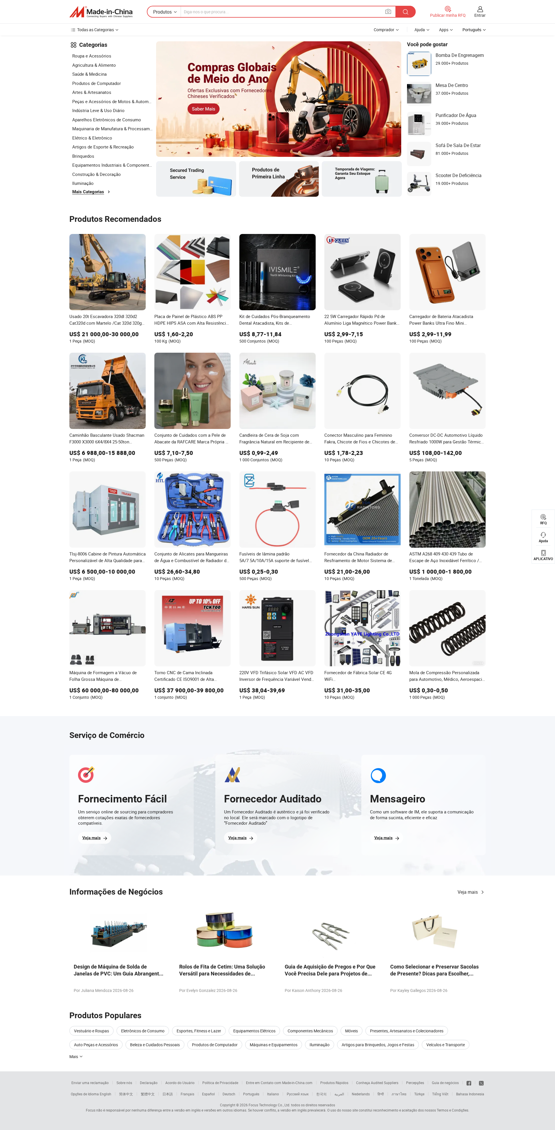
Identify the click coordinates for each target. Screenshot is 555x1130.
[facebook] (469, 1082)
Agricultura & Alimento (94, 65)
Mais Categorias (88, 191)
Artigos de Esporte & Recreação (103, 147)
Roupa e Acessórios (91, 56)
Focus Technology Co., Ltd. (269, 1105)
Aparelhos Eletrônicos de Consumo (106, 119)
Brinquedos (83, 156)
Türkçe (419, 1094)
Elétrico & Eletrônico (92, 138)
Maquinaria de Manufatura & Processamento (112, 128)
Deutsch (229, 1094)
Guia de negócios (445, 1082)
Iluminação (83, 183)
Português (251, 1094)
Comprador (384, 29)
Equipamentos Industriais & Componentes (112, 165)
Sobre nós (124, 1082)
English (105, 1094)
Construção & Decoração (96, 174)
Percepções (415, 1082)
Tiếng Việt (440, 1094)
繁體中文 (148, 1094)
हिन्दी (381, 1094)
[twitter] (481, 1082)
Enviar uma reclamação (90, 1082)
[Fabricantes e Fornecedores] (100, 12)
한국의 (321, 1094)
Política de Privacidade (220, 1082)
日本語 (167, 1094)
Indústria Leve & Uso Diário (98, 110)
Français (187, 1094)
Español (208, 1094)
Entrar (480, 15)
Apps (443, 29)
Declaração (149, 1082)
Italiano (273, 1094)
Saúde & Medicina (89, 74)
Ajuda (420, 29)
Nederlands (361, 1094)
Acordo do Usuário (180, 1082)
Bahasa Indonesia (470, 1094)
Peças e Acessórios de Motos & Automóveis (112, 101)
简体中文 (126, 1094)
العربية (339, 1094)
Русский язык (297, 1094)
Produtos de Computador (96, 83)
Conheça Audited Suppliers (377, 1082)
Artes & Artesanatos (91, 92)
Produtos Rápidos (334, 1082)
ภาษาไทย (399, 1094)
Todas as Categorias (95, 29)
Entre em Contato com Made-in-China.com (279, 1082)
